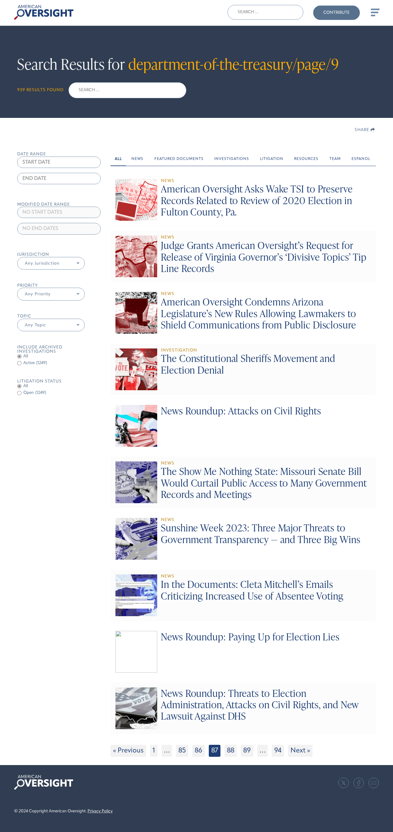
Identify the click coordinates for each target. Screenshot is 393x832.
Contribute (336, 13)
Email (373, 783)
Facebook (358, 783)
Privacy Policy (100, 811)
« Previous (128, 750)
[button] (51, 263)
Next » (300, 750)
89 (247, 750)
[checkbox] (59, 363)
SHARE (363, 130)
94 (278, 750)
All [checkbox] (25, 356)
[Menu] (374, 12)
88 (230, 750)
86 (198, 750)
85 (182, 750)
